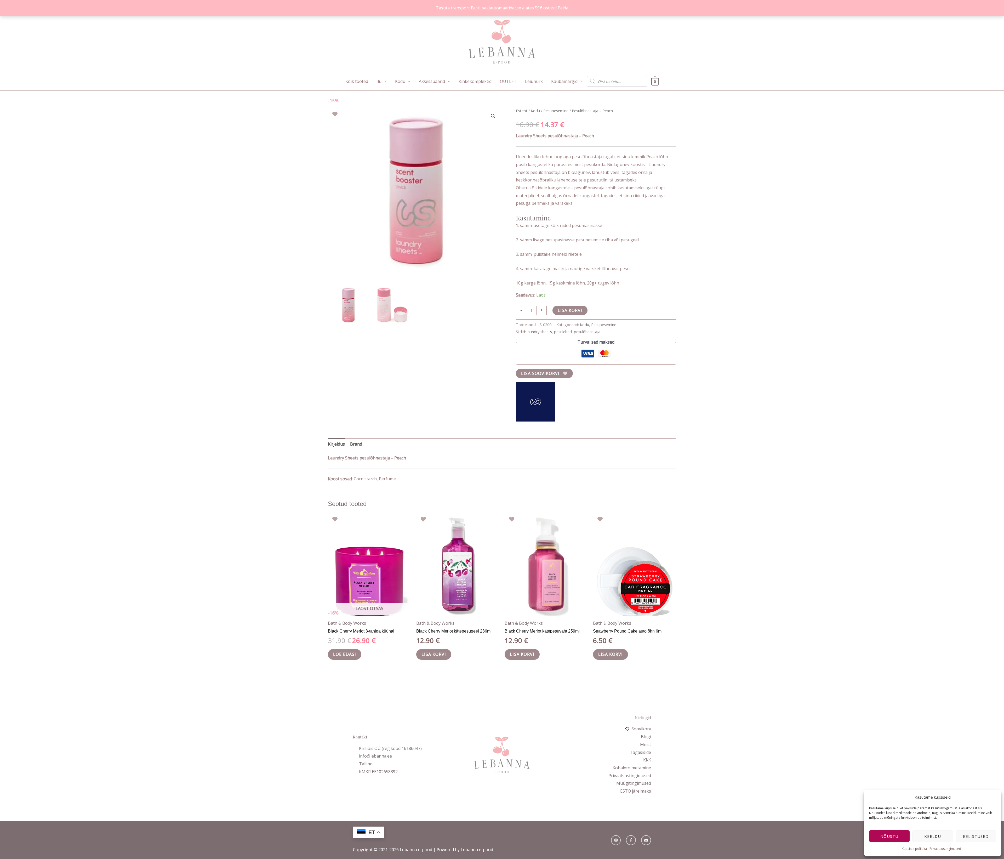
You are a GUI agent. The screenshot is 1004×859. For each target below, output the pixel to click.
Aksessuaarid (432, 81)
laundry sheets (539, 331)
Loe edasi (344, 654)
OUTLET (508, 81)
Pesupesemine (555, 110)
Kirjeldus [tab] (336, 444)
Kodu (400, 81)
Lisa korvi (570, 310)
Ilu (378, 81)
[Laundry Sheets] (535, 402)
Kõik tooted (356, 81)
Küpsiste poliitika (914, 848)
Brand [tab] (356, 444)
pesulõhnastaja (587, 331)
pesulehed (563, 331)
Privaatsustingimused (945, 848)
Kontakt (360, 736)
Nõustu (889, 836)
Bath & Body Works (347, 623)
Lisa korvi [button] (433, 654)
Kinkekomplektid (475, 81)
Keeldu (932, 836)
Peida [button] (563, 8)
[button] (493, 116)
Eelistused (976, 836)
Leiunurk (534, 81)
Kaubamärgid (564, 81)
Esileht (521, 110)
